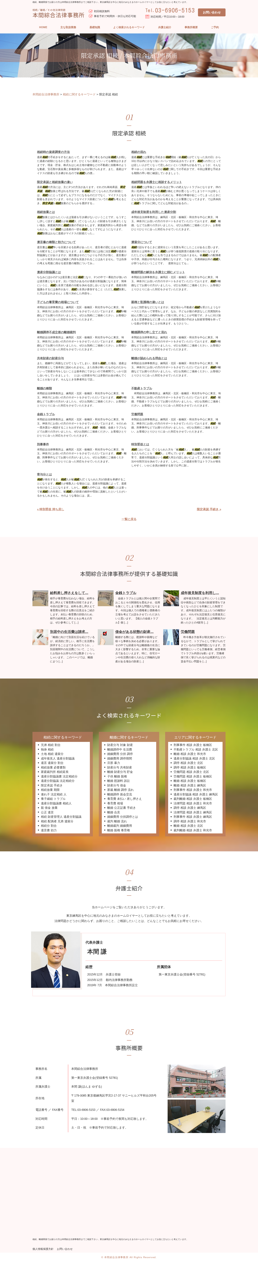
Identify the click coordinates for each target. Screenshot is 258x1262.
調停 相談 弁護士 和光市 (190, 821)
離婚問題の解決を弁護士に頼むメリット (158, 272)
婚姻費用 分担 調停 (120, 754)
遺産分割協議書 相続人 (56, 803)
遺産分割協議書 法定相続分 (59, 776)
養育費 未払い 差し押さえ (124, 798)
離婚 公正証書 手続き (121, 807)
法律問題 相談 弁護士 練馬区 (193, 812)
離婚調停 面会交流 (119, 794)
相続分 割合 (49, 825)
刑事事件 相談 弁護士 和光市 (193, 790)
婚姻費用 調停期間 (119, 758)
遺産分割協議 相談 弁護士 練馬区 (196, 794)
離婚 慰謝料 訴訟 (118, 781)
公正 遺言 (47, 812)
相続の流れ (138, 152)
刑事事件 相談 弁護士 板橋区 (193, 745)
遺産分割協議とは (49, 272)
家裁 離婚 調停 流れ (120, 790)
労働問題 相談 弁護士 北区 (191, 772)
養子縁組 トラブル (53, 798)
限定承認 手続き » (209, 509)
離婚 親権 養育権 (118, 830)
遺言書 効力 (49, 830)
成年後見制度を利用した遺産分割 (153, 212)
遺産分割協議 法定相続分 (58, 781)
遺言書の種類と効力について (56, 242)
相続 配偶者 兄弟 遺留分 (57, 821)
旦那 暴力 (113, 763)
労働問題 (137, 414)
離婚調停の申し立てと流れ (149, 332)
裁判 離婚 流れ (117, 821)
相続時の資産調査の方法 (53, 152)
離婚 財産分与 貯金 (120, 772)
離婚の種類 (44, 388)
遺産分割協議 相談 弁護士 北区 (194, 758)
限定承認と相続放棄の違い (55, 182)
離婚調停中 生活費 (119, 749)
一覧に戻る (129, 519)
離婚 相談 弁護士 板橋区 (190, 781)
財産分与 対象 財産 (120, 745)
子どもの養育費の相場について (58, 302)
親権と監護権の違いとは (147, 302)
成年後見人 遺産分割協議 (58, 758)
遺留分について (141, 242)
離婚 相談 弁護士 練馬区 (190, 785)
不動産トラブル (141, 388)
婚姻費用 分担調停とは (122, 816)
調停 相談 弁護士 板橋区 (190, 767)
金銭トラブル (46, 414)
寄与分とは (44, 474)
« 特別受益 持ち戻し (50, 509)
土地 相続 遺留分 (52, 754)
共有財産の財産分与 (50, 358)
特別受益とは (140, 444)
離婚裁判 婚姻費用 (119, 825)
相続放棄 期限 (50, 790)
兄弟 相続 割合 (51, 745)
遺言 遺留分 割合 (52, 763)
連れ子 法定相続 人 (54, 794)
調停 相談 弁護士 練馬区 (190, 807)
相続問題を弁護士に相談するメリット (156, 182)
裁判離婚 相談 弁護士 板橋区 (193, 798)
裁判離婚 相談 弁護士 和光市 (193, 830)
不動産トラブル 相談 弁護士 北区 (196, 749)
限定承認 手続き (52, 785)
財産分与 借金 (116, 785)
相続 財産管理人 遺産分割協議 (61, 816)
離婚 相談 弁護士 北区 (188, 825)
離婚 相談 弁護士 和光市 (190, 754)
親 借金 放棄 (49, 807)
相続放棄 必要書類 (53, 767)
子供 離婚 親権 (117, 776)
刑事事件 (43, 444)
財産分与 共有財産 (119, 767)
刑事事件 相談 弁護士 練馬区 (193, 816)
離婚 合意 (113, 812)
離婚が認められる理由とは (149, 358)
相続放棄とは (46, 212)
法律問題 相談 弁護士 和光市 (193, 803)
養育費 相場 (115, 803)
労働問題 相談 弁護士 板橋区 (193, 776)
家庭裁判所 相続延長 (55, 772)
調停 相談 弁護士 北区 (188, 763)
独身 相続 (47, 749)
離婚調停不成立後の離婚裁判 (56, 332)
